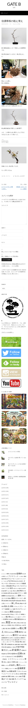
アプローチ (19, 671)
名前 (3, 228)
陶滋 (21, 603)
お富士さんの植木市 (17, 588)
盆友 (10, 650)
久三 (12, 656)
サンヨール (12, 674)
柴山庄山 (16, 581)
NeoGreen (13, 583)
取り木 (3, 644)
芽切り (21, 591)
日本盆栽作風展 (12, 573)
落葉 (11, 671)
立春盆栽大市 (10, 586)
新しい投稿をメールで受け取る (9, 256)
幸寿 (23, 588)
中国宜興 (5, 593)
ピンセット (3, 573)
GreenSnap (4, 614)
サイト (3, 242)
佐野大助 (10, 593)
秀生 (14, 644)
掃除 (11, 606)
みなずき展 (11, 639)
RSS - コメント (5, 694)
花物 (5, 550)
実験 (25, 674)
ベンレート (5, 674)
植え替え (17, 176)
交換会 (23, 650)
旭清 (18, 628)
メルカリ (22, 586)
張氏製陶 (5, 600)
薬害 (8, 639)
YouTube (11, 581)
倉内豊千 (22, 176)
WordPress (10, 705)
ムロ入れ (7, 665)
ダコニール (10, 579)
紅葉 (23, 654)
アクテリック (13, 576)
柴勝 (18, 644)
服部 (14, 609)
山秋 (18, 639)
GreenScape (11, 632)
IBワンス (5, 642)
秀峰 (10, 679)
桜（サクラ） (7, 176)
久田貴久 (9, 625)
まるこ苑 (6, 581)
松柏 (5, 543)
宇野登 (6, 632)
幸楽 (5, 579)
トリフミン (12, 659)
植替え (7, 668)
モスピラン (19, 609)
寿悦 (23, 600)
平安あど (12, 614)
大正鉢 (17, 625)
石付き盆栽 (11, 653)
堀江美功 (8, 628)
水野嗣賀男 (9, 644)
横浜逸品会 (18, 619)
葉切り (4, 671)
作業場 (10, 600)
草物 (3, 557)
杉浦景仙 (5, 619)
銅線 (25, 679)
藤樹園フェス (9, 609)
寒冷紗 (17, 642)
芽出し (5, 662)
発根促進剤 (18, 600)
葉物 (5, 546)
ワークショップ (21, 662)
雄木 (12, 622)
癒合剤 (14, 647)
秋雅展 (24, 583)
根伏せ (21, 632)
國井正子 (9, 662)
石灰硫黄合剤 (17, 612)
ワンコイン (12, 682)
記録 (20, 653)
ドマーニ (21, 659)
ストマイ (4, 682)
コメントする (16, 24)
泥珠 (5, 647)
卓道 (15, 656)
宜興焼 (5, 612)
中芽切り (3, 586)
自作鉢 (22, 674)
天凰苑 (12, 676)
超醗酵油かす (10, 647)
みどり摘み (10, 591)
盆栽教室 (21, 668)
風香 (8, 671)
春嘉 (16, 593)
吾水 (24, 642)
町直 (16, 653)
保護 (13, 679)
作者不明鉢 (20, 647)
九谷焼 (10, 619)
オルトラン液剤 (13, 668)
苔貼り (20, 625)
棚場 (13, 598)
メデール (3, 656)
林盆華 (14, 600)
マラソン (21, 593)
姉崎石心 (3, 622)
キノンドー (19, 679)
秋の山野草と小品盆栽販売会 (14, 637)
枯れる (7, 606)
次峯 (16, 662)
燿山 (18, 603)
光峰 (14, 622)
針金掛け (16, 649)
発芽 (23, 625)
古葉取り (14, 628)
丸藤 (15, 639)
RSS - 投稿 (4, 691)
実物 (5, 553)
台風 (12, 617)
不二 (18, 659)
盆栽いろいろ (6, 539)
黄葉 (9, 676)
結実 (14, 671)
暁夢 (14, 593)
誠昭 (16, 644)
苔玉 (8, 612)
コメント (4, 205)
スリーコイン (19, 598)
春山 (8, 614)
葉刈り (16, 635)
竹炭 (13, 619)
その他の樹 (5, 560)
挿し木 (14, 603)
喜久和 (24, 671)
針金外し (12, 665)
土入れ (5, 625)
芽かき (17, 674)
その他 (3, 564)
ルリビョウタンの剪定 (14, 451)
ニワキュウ (16, 606)
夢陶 (18, 591)
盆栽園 (3, 676)
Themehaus (22, 705)
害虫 (10, 656)
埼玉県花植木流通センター (11, 595)
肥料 (19, 595)
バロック (18, 614)
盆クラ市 (16, 586)
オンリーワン (11, 642)
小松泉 (22, 644)
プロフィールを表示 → (7, 332)
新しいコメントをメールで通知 (9, 251)
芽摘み (9, 598)
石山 (13, 625)
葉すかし (5, 650)
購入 (19, 665)
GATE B (14, 4)
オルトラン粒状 (16, 617)
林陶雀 (22, 614)
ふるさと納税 (18, 676)
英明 (13, 662)
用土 (21, 642)
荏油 (8, 656)
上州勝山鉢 (18, 622)
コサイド (18, 583)
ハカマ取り (21, 576)
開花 (12, 611)
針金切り (21, 581)
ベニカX (7, 588)
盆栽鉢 (19, 573)
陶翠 (8, 573)
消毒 (16, 632)
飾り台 (24, 619)
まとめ (5, 639)
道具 (11, 588)
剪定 (8, 622)
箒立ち (14, 591)
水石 (20, 635)
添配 (6, 676)
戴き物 (8, 617)
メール (4, 235)
